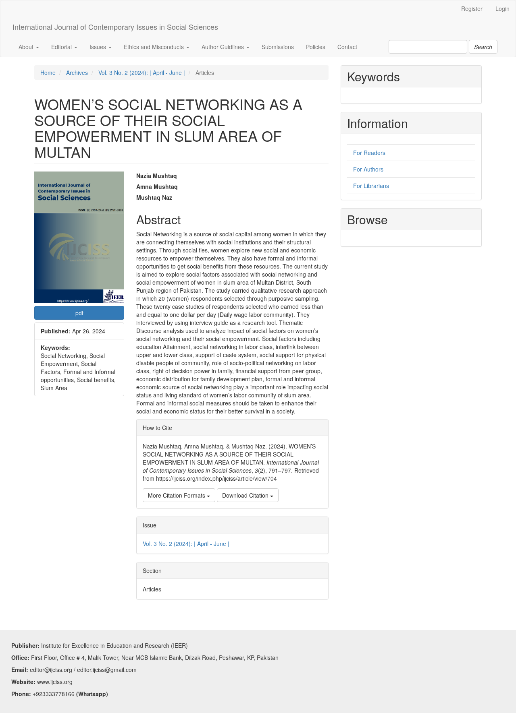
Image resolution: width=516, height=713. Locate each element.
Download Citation (246, 495)
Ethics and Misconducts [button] (154, 47)
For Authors (368, 169)
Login (502, 8)
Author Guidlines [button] (224, 47)
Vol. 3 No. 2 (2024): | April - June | (141, 72)
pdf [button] (79, 313)
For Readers (369, 153)
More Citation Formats (177, 495)
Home (48, 72)
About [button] (27, 47)
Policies (315, 47)
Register (472, 8)
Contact (347, 47)
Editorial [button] (62, 47)
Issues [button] (98, 47)
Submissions (278, 47)
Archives (77, 72)
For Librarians (371, 186)
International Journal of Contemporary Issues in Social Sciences (115, 26)
